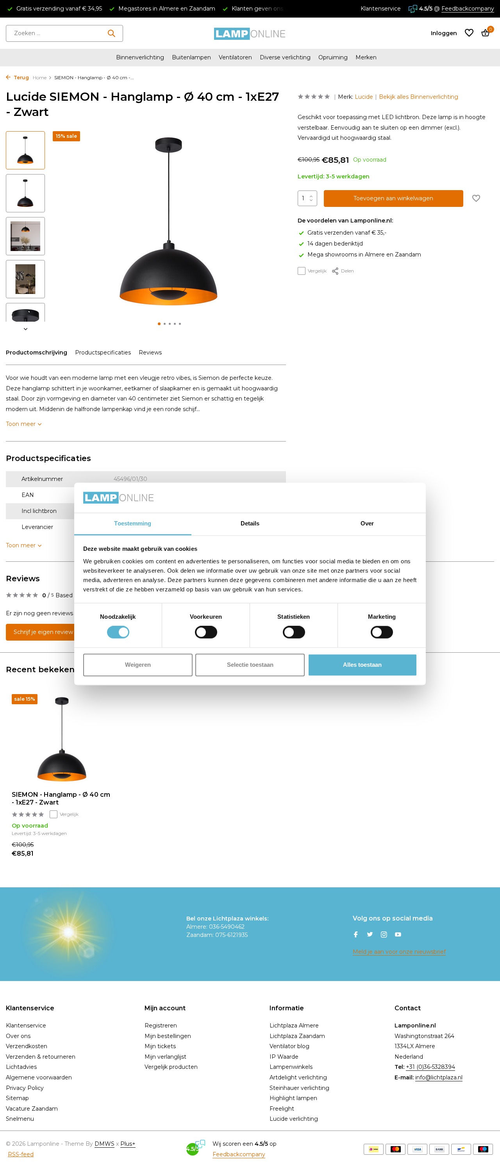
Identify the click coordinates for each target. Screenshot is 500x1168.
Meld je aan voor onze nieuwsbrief (399, 951)
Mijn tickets (160, 1046)
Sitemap (17, 1098)
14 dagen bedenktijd (335, 243)
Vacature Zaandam (32, 1108)
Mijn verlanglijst (165, 1056)
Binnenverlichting (140, 57)
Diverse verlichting (285, 57)
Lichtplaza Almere (294, 1025)
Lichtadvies (21, 1066)
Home (39, 77)
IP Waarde (284, 1056)
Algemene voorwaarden (39, 1077)
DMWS (104, 1143)
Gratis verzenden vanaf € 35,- (346, 232)
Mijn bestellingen (168, 1036)
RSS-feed (21, 1154)
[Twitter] (370, 935)
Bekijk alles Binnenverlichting (418, 96)
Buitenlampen (191, 57)
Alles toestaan (362, 664)
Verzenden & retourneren (40, 1056)
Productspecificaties (103, 352)
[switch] (206, 632)
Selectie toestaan (250, 664)
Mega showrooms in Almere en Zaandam (364, 254)
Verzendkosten (26, 1046)
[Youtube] (398, 935)
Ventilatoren (235, 57)
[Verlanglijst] (469, 33)
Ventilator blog (289, 1046)
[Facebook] (356, 935)
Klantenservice (381, 8)
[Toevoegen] (99, 849)
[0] (483, 33)
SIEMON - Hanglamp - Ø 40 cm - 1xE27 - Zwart (61, 799)
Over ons (18, 1036)
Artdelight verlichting (298, 1077)
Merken (366, 57)
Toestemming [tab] (132, 523)
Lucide (364, 96)
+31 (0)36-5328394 (430, 1066)
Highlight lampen (293, 1098)
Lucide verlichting (294, 1118)
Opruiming (333, 57)
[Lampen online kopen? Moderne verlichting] (250, 33)
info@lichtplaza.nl (438, 1077)
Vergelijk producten (171, 1066)
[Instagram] (384, 935)
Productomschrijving (36, 352)
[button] (159, 323)
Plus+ (128, 1143)
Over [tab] (367, 523)
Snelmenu (20, 1118)
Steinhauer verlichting (299, 1087)
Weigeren (138, 664)
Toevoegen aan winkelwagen (393, 198)
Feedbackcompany (467, 8)
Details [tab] (250, 523)
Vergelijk (317, 271)
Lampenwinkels (291, 1066)
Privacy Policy (25, 1087)
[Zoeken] (111, 33)
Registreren (161, 1025)
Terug (20, 77)
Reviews (150, 352)
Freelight (282, 1108)
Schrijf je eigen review (43, 632)
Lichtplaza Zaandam (297, 1036)
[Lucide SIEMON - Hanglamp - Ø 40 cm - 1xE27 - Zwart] (62, 739)
